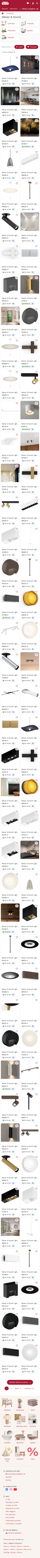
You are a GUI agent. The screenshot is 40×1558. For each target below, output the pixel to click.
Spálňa (32, 1442)
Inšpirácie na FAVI (12, 1508)
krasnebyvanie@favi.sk (16, 1474)
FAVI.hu (27, 1546)
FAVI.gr (13, 1552)
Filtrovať (33, 47)
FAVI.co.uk (27, 1549)
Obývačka (20, 1442)
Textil (33, 1410)
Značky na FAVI (11, 1505)
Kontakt (9, 1477)
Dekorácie (13, 9)
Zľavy (33, 1459)
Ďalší (17, 1388)
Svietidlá (7, 1426)
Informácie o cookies (14, 1524)
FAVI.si (19, 1552)
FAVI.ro (20, 1546)
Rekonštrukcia (21, 1426)
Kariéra (8, 1480)
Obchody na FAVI (12, 1502)
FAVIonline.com (9, 1539)
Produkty (10, 13)
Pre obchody (10, 1514)
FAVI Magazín (11, 1511)
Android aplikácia (14, 1533)
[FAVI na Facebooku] (7, 1489)
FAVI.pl (13, 1546)
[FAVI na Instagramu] (11, 1489)
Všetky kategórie (28, 9)
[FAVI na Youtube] (15, 1489)
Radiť (21, 47)
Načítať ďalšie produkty (18, 1382)
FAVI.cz (6, 1546)
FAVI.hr (6, 1549)
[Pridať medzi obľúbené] (17, 57)
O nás (8, 1499)
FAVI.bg (7, 1552)
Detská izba (7, 1460)
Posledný (28, 1388)
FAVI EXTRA (10, 1517)
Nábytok (5, 9)
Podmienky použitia (13, 1520)
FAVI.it (13, 1549)
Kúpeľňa (7, 1442)
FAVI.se (19, 1549)
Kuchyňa (32, 1426)
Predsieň (20, 1459)
